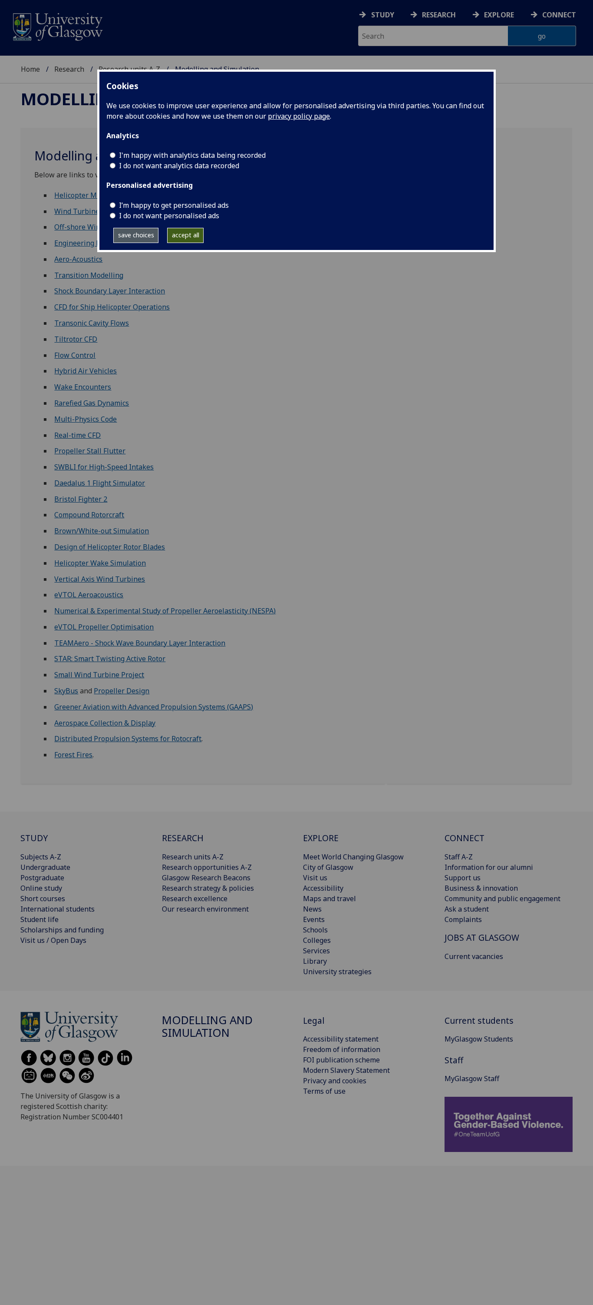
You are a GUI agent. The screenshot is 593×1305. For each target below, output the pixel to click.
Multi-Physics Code (85, 419)
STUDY (34, 838)
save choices (136, 235)
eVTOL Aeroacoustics (88, 594)
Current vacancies (474, 956)
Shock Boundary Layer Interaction (109, 291)
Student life (39, 919)
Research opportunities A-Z (207, 867)
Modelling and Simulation (207, 1026)
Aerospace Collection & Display (104, 723)
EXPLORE (321, 838)
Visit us (315, 877)
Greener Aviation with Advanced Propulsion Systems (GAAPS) (153, 707)
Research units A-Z (193, 857)
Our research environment (205, 909)
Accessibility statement (341, 1039)
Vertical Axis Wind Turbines (99, 579)
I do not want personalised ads (169, 215)
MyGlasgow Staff (472, 1078)
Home (30, 69)
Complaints (463, 919)
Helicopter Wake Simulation (100, 563)
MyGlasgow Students (479, 1039)
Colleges (317, 940)
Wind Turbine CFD (84, 211)
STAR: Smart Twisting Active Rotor (109, 658)
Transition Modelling (88, 275)
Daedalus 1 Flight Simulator (99, 483)
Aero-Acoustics (78, 259)
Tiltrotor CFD (75, 339)
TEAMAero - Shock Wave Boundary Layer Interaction (139, 643)
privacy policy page (299, 116)
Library (315, 961)
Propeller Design (121, 691)
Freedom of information (341, 1049)
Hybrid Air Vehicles (85, 371)
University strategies (337, 971)
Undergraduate (45, 867)
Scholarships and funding (62, 930)
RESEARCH (183, 838)
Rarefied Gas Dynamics (91, 403)
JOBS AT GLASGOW (482, 937)
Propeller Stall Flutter (89, 451)
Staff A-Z (459, 857)
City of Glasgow (328, 867)
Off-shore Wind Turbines (95, 227)
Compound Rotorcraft (89, 514)
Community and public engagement (502, 898)
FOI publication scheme (341, 1060)
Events (314, 919)
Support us (463, 877)
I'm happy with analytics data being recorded (192, 155)
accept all (185, 235)
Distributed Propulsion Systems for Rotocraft (127, 738)
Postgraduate (42, 877)
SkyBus (66, 691)
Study (382, 15)
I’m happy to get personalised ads (174, 205)
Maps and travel (329, 898)
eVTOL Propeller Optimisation (104, 627)
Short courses (42, 898)
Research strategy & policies (208, 888)
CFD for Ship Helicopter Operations (112, 307)
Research (439, 15)
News (312, 909)
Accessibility (323, 888)
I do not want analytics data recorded (179, 165)
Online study (41, 888)
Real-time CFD (77, 435)
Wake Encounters (82, 387)
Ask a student (467, 909)
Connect (559, 15)
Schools (315, 930)
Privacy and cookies (334, 1080)
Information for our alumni (489, 867)
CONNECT (464, 838)
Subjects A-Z (40, 857)
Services (316, 950)
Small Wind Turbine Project (99, 674)
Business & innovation (481, 888)
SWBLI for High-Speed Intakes (104, 467)
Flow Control (75, 355)
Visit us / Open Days (53, 940)
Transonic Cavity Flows (91, 323)
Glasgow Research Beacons (206, 877)
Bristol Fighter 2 (80, 499)
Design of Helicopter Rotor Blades (109, 547)
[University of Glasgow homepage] (57, 26)
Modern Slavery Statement (346, 1070)
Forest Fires (73, 754)
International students (57, 909)
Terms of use (324, 1091)
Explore (499, 15)
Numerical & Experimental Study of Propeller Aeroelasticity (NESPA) (165, 611)
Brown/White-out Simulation (101, 531)
